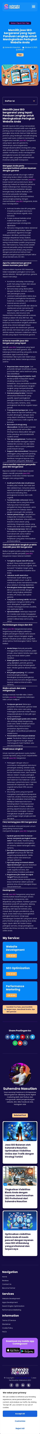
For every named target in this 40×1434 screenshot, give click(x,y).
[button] (33, 6)
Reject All (20, 1428)
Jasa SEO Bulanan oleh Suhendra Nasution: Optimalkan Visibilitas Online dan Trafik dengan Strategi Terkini (19, 1150)
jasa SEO (23, 140)
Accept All (20, 1413)
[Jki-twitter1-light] (29, 1385)
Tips (27, 23)
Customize (20, 1421)
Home (13, 23)
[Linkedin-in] (23, 1385)
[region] (20, 1411)
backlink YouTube (14, 1007)
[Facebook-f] (11, 1385)
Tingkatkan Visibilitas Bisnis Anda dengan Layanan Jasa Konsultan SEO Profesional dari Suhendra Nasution (19, 1195)
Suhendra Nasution (23, 1378)
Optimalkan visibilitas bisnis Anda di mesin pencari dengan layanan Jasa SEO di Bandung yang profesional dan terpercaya (19, 1242)
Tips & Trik (21, 23)
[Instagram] (17, 1385)
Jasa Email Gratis (24, 1009)
